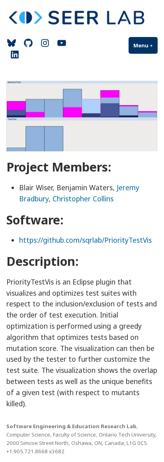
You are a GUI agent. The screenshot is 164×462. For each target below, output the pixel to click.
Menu (145, 45)
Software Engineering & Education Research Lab (71, 426)
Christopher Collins (83, 198)
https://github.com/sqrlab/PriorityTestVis (85, 240)
